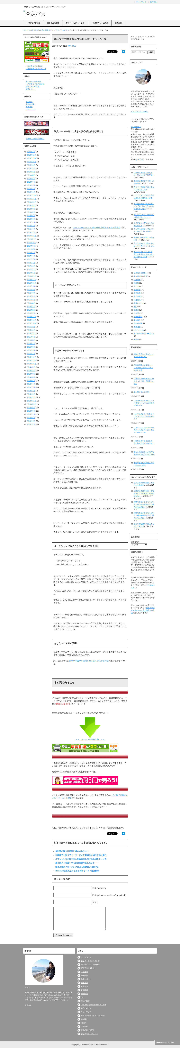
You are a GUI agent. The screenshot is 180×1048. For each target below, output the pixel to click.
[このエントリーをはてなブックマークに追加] (123, 52)
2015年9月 (31, 327)
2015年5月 (31, 340)
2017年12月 (31, 236)
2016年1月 (31, 313)
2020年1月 (31, 152)
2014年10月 (31, 364)
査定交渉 (137, 290)
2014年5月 (31, 381)
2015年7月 (31, 334)
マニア (136, 286)
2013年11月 (31, 401)
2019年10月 (31, 162)
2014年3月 (31, 387)
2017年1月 (31, 273)
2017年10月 (31, 243)
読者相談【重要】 (140, 273)
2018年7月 (31, 212)
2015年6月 (31, 337)
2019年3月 (31, 185)
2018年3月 (31, 226)
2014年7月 (31, 374)
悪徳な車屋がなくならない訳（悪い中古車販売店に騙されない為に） (144, 504)
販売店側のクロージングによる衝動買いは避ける (77, 867)
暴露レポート (31, 89)
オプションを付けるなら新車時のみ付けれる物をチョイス (81, 859)
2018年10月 (31, 202)
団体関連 (137, 313)
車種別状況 (138, 317)
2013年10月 (31, 404)
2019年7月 (31, 172)
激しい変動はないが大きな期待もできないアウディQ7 (144, 453)
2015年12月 (31, 317)
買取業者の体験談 (32, 87)
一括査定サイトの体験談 (35, 84)
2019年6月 (31, 175)
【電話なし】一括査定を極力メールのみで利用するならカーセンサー (144, 429)
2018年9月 (31, 206)
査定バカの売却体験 (33, 82)
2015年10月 (31, 323)
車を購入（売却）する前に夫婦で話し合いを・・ (77, 863)
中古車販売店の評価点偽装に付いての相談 (144, 464)
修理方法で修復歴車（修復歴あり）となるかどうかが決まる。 (144, 493)
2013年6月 (31, 418)
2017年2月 (31, 270)
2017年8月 (31, 249)
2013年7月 (31, 414)
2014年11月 (31, 360)
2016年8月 (31, 290)
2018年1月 (31, 233)
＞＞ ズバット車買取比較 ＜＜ (90, 739)
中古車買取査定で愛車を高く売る (93, 1005)
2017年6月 (31, 256)
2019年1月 (31, 192)
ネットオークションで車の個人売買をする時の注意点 (96, 227)
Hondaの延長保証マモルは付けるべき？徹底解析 (77, 871)
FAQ (135, 307)
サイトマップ (86, 1012)
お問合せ (28, 1005)
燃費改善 (29, 107)
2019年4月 (31, 182)
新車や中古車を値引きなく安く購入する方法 (89, 661)
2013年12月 (31, 398)
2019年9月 (31, 165)
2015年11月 (31, 320)
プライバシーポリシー (89, 1034)
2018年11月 (31, 199)
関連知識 (137, 300)
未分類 (136, 339)
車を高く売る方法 (140, 276)
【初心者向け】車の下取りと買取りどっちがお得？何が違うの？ (144, 403)
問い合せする (136, 127)
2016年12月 (31, 276)
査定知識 (137, 293)
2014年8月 (31, 371)
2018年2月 (31, 229)
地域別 (136, 310)
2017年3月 (31, 266)
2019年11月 (31, 158)
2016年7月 (31, 293)
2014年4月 (31, 384)
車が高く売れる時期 (141, 392)
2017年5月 (31, 259)
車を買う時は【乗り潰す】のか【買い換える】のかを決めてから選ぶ (144, 206)
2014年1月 (31, 394)
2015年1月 (31, 354)
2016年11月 (31, 280)
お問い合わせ (86, 1008)
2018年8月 (31, 209)
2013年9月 (31, 408)
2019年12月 (31, 155)
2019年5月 (31, 179)
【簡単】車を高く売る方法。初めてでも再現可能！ (144, 442)
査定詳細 (137, 297)
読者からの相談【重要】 (35, 139)
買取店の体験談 (53, 23)
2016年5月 (31, 300)
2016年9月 (31, 286)
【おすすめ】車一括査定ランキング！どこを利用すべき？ (144, 416)
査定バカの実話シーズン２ (144, 334)
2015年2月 (31, 350)
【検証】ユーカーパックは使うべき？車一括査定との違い (144, 381)
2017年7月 (31, 253)
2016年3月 (31, 307)
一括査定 (137, 280)
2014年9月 (31, 367)
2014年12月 (31, 357)
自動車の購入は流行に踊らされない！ (72, 851)
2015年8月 (31, 330)
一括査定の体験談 (33, 23)
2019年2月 (31, 189)
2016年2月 (31, 310)
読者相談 (118, 23)
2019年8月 (31, 169)
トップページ (86, 957)
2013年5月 (31, 421)
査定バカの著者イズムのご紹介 (93, 1016)
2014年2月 (31, 391)
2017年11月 (31, 239)
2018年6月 (31, 216)
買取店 (136, 283)
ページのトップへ (167, 1042)
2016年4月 (31, 303)
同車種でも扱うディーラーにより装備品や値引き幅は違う (81, 855)
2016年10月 (31, 283)
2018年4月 (31, 222)
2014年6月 (31, 377)
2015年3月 (31, 347)
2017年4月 (31, 263)
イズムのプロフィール (139, 112)
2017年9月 (31, 246)
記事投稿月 (135, 542)
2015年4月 (31, 344)
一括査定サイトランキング (36, 69)
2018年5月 (31, 219)
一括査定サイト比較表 (99, 23)
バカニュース (31, 109)
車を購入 (72, 46)
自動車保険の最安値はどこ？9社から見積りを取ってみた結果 (143, 367)
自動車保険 (30, 104)
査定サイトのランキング (75, 23)
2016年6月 (31, 297)
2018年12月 (31, 195)
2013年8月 (31, 411)
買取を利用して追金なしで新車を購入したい (144, 355)
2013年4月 (31, 424)
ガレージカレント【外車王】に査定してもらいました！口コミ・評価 (144, 254)
